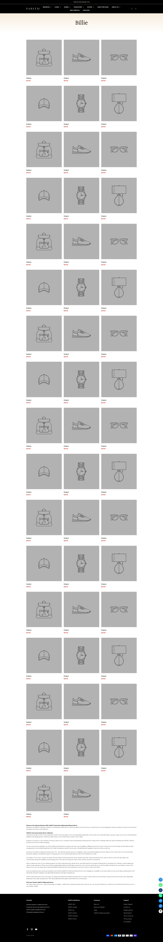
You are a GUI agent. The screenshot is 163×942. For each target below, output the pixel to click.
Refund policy (128, 913)
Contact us (127, 907)
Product (28, 78)
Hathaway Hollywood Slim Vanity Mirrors (88, 840)
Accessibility (127, 921)
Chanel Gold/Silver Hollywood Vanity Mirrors (70, 871)
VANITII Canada (72, 907)
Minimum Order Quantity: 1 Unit (81, 2)
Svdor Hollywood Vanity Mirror (94, 857)
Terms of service (128, 916)
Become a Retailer (99, 907)
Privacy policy (128, 919)
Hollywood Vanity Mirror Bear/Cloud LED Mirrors (68, 876)
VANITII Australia (73, 916)
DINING (66, 7)
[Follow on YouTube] (36, 929)
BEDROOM (46, 7)
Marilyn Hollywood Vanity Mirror (67, 857)
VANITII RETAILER (102, 7)
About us (96, 904)
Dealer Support (128, 904)
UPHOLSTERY (78, 7)
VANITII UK (71, 910)
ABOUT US (115, 7)
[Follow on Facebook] (27, 929)
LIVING (57, 7)
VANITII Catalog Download (102, 913)
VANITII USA (71, 904)
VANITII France (72, 919)
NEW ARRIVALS (75, 10)
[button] (160, 911)
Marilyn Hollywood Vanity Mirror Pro (46, 852)
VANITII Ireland (72, 913)
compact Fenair (68, 840)
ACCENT (89, 7)
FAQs (95, 910)
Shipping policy (128, 910)
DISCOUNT (86, 10)
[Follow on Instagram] (32, 929)
